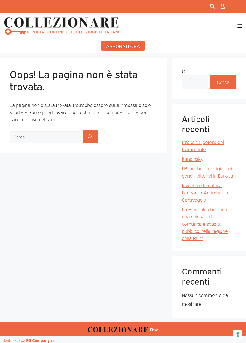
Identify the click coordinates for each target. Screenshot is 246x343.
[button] (240, 26)
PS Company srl (40, 340)
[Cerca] (90, 136)
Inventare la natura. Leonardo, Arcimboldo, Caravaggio (205, 192)
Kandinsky (192, 159)
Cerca (188, 71)
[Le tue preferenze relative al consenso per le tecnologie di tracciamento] (237, 334)
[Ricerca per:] (46, 136)
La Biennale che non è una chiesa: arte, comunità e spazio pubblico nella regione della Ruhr (205, 223)
